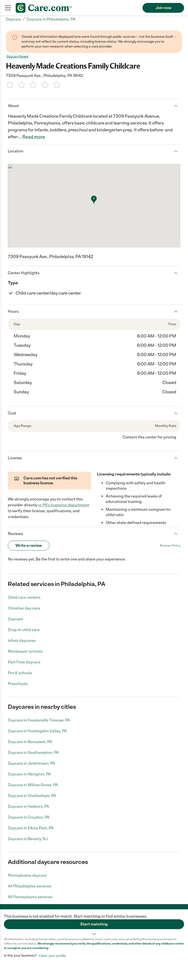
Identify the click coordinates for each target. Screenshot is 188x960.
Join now (163, 7)
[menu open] (8, 8)
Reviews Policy (170, 545)
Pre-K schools (20, 673)
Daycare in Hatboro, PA (28, 806)
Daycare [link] (13, 19)
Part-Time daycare (24, 662)
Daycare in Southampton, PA (33, 752)
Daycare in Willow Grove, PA (33, 785)
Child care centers (24, 597)
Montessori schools (25, 651)
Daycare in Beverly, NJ (28, 838)
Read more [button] (33, 136)
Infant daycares (22, 640)
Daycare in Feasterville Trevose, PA (39, 720)
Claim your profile (52, 956)
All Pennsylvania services (30, 897)
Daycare (15, 619)
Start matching (94, 924)
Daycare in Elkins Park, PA (31, 828)
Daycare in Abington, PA (29, 774)
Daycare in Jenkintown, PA (31, 763)
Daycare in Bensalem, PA (30, 741)
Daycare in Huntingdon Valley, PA (37, 731)
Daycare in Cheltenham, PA (32, 795)
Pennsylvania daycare (27, 875)
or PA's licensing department (63, 505)
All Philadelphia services (29, 886)
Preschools (18, 683)
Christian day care (24, 608)
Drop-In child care (24, 629)
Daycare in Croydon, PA (28, 817)
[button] (94, 923)
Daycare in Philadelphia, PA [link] (51, 19)
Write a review (28, 545)
